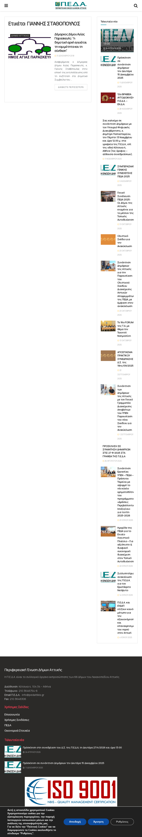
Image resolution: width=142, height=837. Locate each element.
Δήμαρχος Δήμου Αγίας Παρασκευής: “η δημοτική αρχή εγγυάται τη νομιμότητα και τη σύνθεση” (71, 42)
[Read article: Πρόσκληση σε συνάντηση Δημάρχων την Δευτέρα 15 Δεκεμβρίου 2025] (108, 61)
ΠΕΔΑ (7, 725)
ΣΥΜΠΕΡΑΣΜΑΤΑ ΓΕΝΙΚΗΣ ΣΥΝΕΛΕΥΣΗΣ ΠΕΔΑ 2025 (126, 171)
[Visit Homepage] (71, 5)
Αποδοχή (75, 821)
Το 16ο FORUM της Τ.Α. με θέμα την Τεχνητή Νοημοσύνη (125, 329)
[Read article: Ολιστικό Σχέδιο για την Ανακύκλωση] (108, 239)
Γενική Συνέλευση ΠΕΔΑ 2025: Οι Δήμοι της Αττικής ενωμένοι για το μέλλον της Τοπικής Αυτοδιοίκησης (126, 206)
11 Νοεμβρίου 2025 (113, 158)
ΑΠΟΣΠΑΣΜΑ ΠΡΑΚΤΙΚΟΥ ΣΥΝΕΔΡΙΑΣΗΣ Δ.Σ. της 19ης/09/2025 (125, 358)
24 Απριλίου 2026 (113, 48)
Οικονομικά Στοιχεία (17, 730)
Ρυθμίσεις (122, 821)
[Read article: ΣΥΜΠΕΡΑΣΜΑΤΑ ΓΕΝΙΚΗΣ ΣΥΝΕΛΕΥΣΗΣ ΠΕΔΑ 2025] (108, 170)
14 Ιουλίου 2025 (126, 595)
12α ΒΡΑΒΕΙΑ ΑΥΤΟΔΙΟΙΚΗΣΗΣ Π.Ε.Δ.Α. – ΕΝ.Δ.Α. (126, 99)
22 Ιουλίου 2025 (126, 566)
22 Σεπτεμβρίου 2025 (123, 374)
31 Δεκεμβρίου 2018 (65, 55)
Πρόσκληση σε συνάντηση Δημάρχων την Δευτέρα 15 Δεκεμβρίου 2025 (125, 67)
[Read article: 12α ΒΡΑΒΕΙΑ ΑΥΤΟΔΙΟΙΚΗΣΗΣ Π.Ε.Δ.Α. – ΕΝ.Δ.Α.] (108, 98)
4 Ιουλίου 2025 (125, 637)
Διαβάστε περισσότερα (72, 86)
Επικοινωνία (12, 714)
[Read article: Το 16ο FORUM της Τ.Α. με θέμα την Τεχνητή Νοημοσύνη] (108, 326)
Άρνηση (98, 821)
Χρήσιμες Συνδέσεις (16, 720)
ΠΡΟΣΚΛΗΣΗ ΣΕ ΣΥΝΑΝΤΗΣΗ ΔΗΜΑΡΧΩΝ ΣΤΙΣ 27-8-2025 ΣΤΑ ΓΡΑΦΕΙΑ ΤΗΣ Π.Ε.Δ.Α (116, 451)
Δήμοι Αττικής (20, 35)
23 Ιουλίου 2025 (126, 520)
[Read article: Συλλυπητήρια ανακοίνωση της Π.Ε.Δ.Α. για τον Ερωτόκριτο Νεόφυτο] (108, 577)
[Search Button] (136, 5)
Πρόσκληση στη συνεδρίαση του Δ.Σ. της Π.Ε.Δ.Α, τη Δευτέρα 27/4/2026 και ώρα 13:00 (117, 36)
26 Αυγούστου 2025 (113, 461)
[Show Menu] (6, 5)
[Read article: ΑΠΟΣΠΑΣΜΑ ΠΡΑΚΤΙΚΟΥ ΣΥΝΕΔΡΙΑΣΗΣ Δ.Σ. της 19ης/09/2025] (108, 355)
